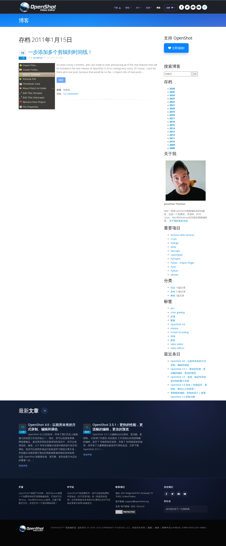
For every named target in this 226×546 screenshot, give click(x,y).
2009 (172, 144)
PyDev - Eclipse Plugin (182, 262)
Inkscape (175, 250)
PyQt (173, 266)
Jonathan (38, 57)
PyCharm (175, 258)
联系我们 (120, 486)
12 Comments (70, 93)
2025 (172, 91)
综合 (173, 287)
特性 (127, 7)
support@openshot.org (137, 501)
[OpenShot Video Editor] (37, 6)
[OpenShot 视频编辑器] (31, 528)
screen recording (179, 332)
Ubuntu (174, 274)
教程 (173, 295)
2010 (172, 141)
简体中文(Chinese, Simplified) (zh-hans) (184, 527)
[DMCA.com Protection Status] (125, 511)
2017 (172, 118)
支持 (148, 7)
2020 (172, 108)
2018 (172, 115)
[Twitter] (187, 7)
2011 (172, 138)
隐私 (150, 527)
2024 (172, 95)
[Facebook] (181, 7)
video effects (177, 348)
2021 (172, 105)
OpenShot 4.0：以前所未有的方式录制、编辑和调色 (52, 426)
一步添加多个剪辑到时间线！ (60, 51)
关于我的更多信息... (179, 220)
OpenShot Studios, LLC (116, 527)
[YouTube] (198, 7)
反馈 (173, 316)
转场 (173, 336)
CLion (174, 238)
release (174, 328)
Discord (140, 506)
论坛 (133, 506)
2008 (172, 148)
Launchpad (176, 254)
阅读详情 (23, 465)
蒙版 (173, 320)
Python (174, 270)
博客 (158, 7)
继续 (61, 80)
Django (175, 242)
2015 (172, 125)
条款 (157, 527)
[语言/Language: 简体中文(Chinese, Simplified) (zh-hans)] (204, 7)
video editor (177, 344)
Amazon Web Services (182, 235)
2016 (172, 121)
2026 (172, 88)
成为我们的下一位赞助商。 (179, 509)
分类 (168, 280)
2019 (172, 111)
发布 (173, 291)
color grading (178, 312)
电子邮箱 (125, 506)
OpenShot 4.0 (178, 324)
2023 (172, 98)
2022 (172, 101)
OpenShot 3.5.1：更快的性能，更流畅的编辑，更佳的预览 (117, 426)
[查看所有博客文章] (44, 411)
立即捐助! (177, 48)
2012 (172, 134)
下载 (116, 7)
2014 (172, 128)
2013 (172, 131)
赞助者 (167, 501)
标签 (168, 301)
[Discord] (193, 7)
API (137, 7)
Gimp (173, 246)
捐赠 (168, 7)
